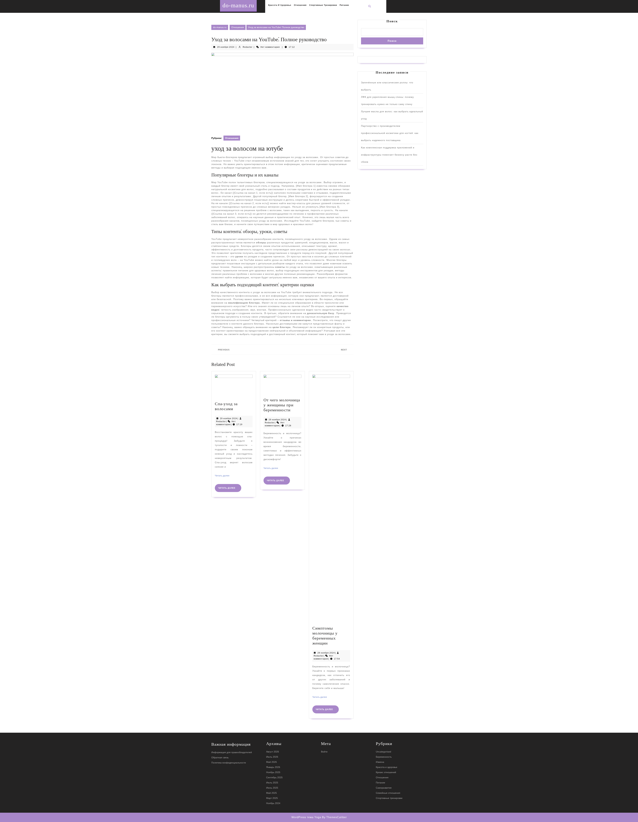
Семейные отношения (388, 793)
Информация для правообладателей (231, 752)
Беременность (384, 756)
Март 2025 (272, 798)
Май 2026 (271, 762)
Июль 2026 (272, 756)
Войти (324, 751)
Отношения (300, 5)
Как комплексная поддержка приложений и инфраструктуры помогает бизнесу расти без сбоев (389, 154)
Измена (380, 762)
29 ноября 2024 (225, 47)
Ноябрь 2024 (273, 803)
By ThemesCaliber (334, 817)
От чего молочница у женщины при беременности (282, 405)
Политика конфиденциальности (228, 762)
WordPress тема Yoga (306, 817)
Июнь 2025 (272, 787)
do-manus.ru (238, 5)
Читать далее (222, 475)
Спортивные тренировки (323, 5)
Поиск (392, 21)
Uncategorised (383, 751)
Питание (344, 5)
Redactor (247, 47)
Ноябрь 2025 (273, 772)
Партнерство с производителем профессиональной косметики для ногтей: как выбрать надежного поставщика (389, 133)
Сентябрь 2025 (274, 777)
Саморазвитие (384, 787)
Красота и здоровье (279, 5)
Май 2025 (271, 793)
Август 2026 (272, 751)
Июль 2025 (272, 782)
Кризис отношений (386, 772)
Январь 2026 (273, 767)
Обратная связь (220, 757)
